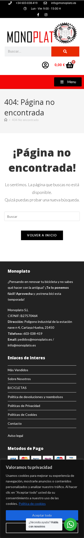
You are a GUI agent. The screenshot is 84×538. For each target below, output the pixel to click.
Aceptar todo (42, 515)
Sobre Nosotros (19, 379)
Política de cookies (32, 504)
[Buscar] (65, 51)
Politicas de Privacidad (24, 406)
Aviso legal (15, 436)
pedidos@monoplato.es (35, 339)
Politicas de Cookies (22, 415)
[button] (68, 81)
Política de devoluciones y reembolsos (35, 397)
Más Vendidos (18, 370)
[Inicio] (5, 120)
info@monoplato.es (22, 345)
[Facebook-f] (38, 14)
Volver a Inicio (42, 235)
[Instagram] (46, 14)
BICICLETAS (17, 388)
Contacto (15, 423)
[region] (42, 499)
